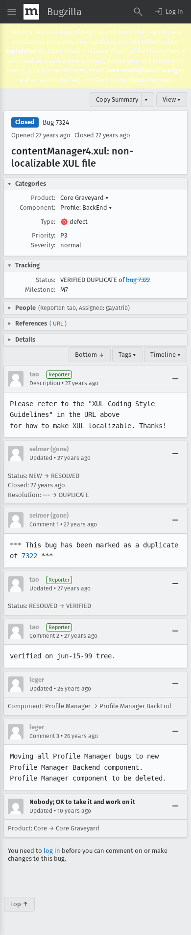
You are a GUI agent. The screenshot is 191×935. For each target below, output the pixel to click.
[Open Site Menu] (12, 12)
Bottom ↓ (89, 354)
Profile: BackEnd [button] (86, 207)
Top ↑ (19, 904)
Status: (45, 279)
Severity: (43, 245)
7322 (29, 556)
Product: (43, 197)
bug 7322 (138, 279)
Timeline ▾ (165, 354)
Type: (48, 221)
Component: (37, 207)
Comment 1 (44, 524)
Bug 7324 (56, 122)
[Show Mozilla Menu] (31, 12)
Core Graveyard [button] (84, 197)
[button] (168, 12)
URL (58, 323)
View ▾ (172, 99)
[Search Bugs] (138, 12)
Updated (40, 458)
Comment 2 (44, 635)
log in (52, 850)
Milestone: (40, 289)
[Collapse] (175, 379)
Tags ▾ (127, 354)
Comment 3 (44, 736)
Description (44, 383)
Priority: (43, 235)
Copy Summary (117, 99)
